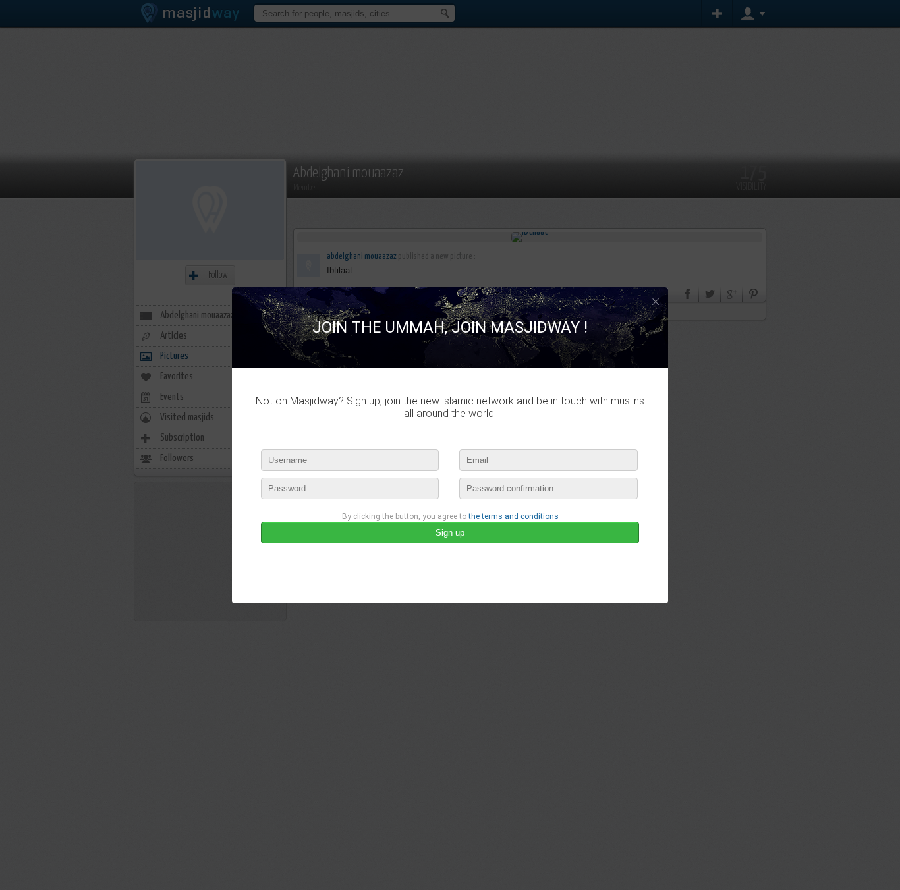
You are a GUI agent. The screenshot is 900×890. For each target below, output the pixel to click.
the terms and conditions (513, 516)
